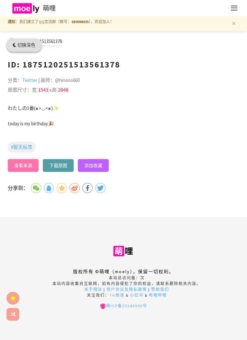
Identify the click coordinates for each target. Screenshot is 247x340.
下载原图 (58, 165)
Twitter (29, 80)
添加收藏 (93, 165)
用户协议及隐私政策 (126, 289)
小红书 (136, 295)
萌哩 (49, 8)
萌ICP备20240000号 (126, 305)
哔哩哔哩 (158, 295)
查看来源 (23, 165)
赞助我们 (160, 289)
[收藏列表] (12, 298)
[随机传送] (12, 314)
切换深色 (25, 45)
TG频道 (116, 295)
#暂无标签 (21, 147)
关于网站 (93, 289)
